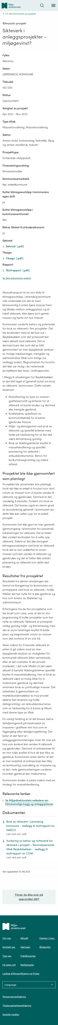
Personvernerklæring (14, 996)
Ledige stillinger (11, 973)
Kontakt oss (8, 947)
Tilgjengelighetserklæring (16, 1005)
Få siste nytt (9, 964)
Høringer (25, 947)
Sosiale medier (10, 1014)
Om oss (6, 938)
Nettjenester (27, 964)
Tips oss (6, 955)
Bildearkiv (45, 947)
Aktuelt (24, 938)
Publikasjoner (28, 955)
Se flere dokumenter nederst (16, 278)
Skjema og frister (29, 973)
